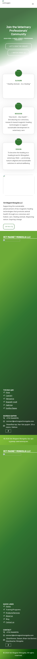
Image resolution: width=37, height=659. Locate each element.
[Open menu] (33, 3)
